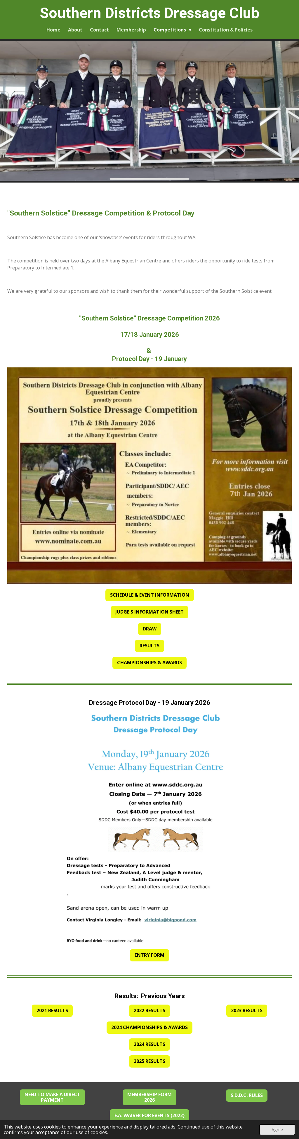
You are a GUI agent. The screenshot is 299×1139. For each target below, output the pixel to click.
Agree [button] (277, 1129)
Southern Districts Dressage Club (150, 13)
